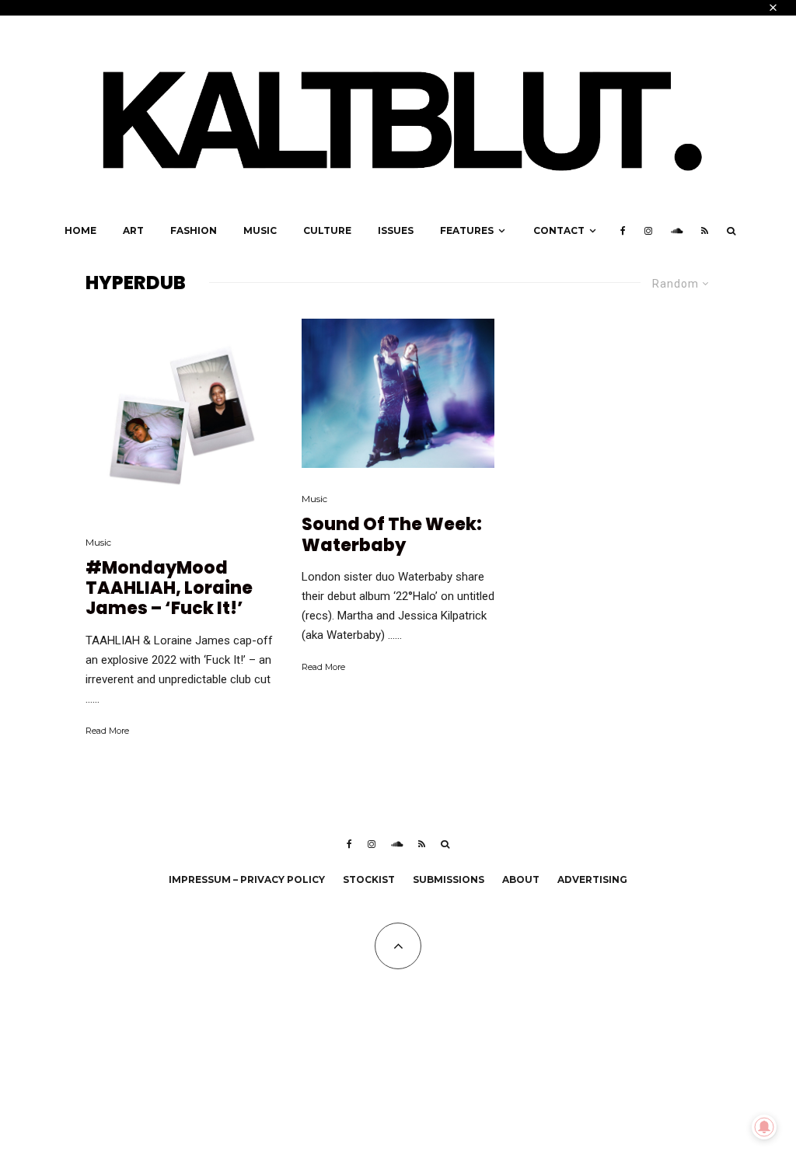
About (520, 879)
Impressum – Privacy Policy (247, 879)
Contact (559, 230)
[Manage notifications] (764, 1127)
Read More (107, 730)
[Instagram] (648, 230)
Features (467, 230)
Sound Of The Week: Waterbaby (392, 535)
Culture (327, 230)
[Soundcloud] (677, 230)
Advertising (592, 879)
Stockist (369, 879)
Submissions (448, 879)
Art (133, 230)
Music (260, 230)
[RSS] (704, 230)
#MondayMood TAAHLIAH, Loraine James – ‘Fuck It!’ (169, 588)
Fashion (193, 230)
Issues (396, 230)
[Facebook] (623, 230)
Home (80, 230)
